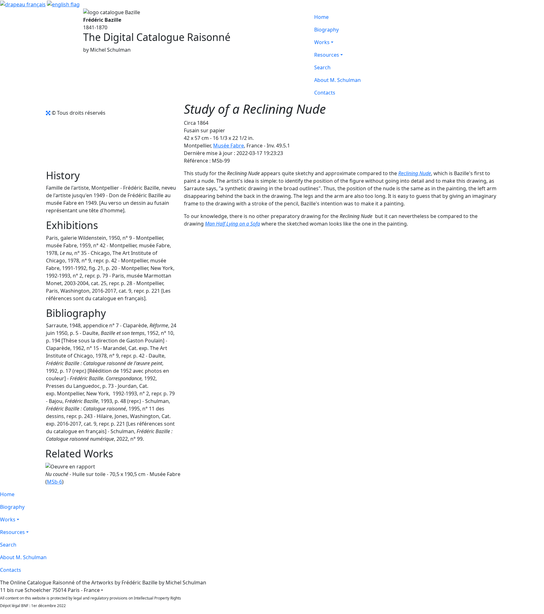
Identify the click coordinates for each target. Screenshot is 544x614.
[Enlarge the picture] (48, 112)
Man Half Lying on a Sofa (232, 223)
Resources (326, 54)
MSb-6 (54, 481)
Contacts (324, 92)
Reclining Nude (414, 173)
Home (321, 17)
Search (322, 67)
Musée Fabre (228, 145)
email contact (120, 590)
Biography (326, 29)
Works (322, 42)
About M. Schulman (337, 80)
